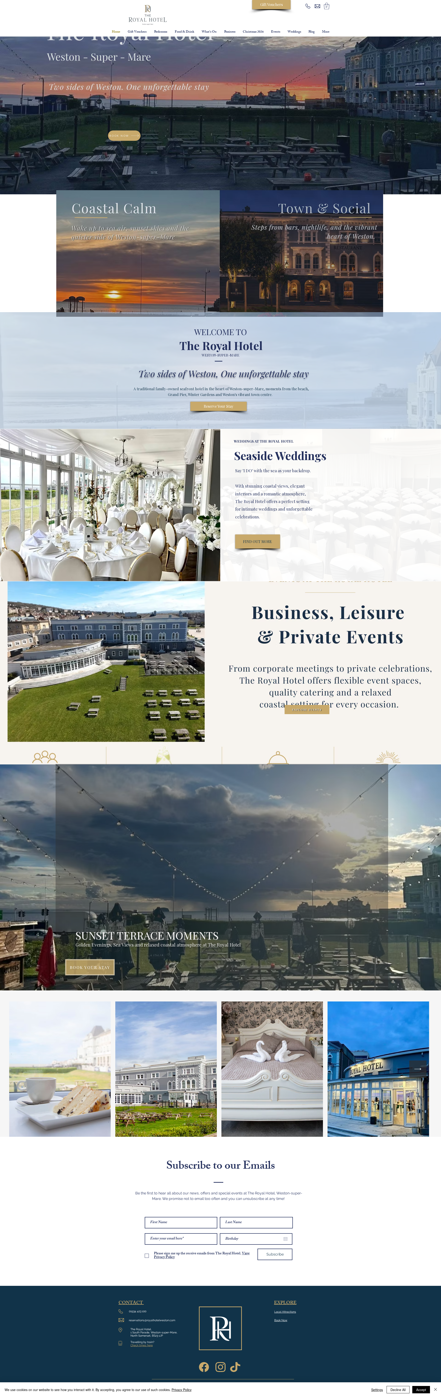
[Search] (328, 101)
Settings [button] (377, 1389)
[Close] (435, 1389)
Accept (421, 1389)
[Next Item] (418, 1069)
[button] (326, 6)
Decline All (398, 1389)
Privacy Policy (182, 1389)
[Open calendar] (285, 1239)
